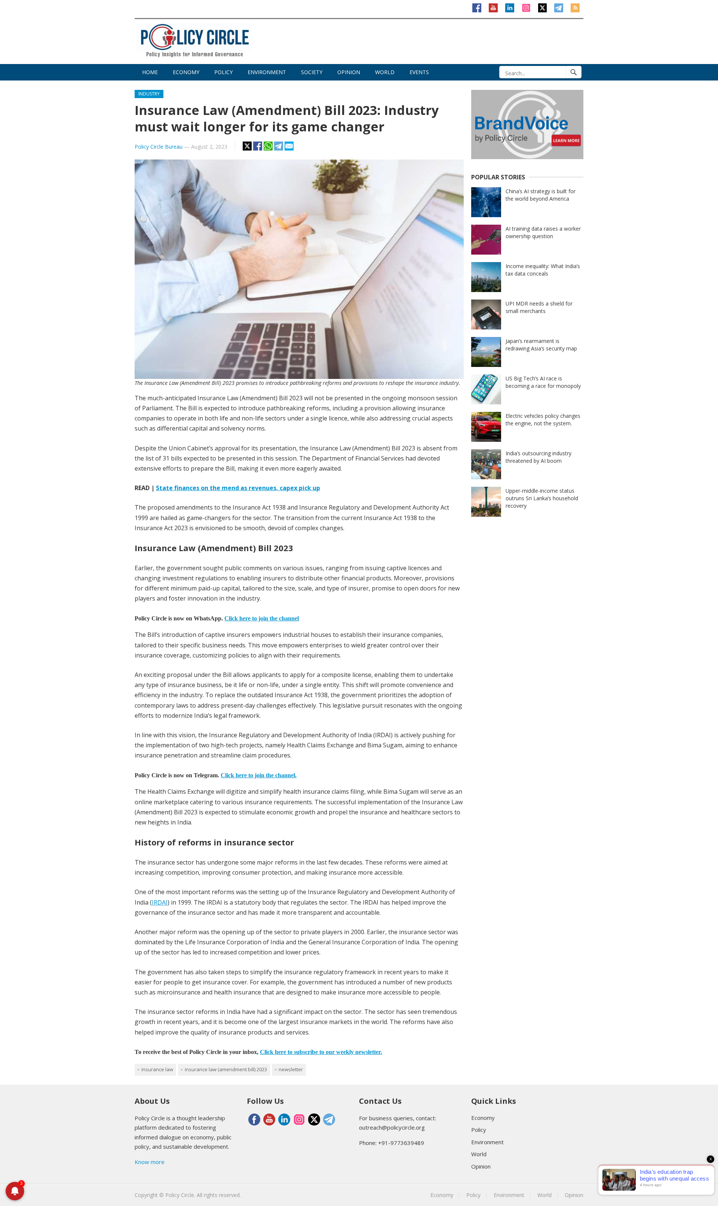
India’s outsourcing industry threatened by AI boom (538, 457)
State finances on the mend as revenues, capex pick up (238, 488)
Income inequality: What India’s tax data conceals (543, 269)
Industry (149, 94)
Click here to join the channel (261, 618)
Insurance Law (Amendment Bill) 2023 (226, 1069)
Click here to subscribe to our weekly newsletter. (321, 1052)
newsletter (291, 1069)
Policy (223, 72)
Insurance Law (157, 1069)
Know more (150, 1162)
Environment (267, 72)
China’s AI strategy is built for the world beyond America (541, 195)
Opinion (348, 72)
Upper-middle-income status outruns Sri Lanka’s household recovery (542, 498)
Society (311, 72)
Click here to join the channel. (259, 775)
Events (419, 72)
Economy (186, 72)
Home (150, 72)
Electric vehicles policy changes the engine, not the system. (543, 419)
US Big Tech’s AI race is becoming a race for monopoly (543, 382)
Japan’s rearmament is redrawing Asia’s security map (541, 344)
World (385, 72)
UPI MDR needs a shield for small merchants (539, 307)
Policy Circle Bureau (158, 146)
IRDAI (160, 902)
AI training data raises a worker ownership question (543, 232)
